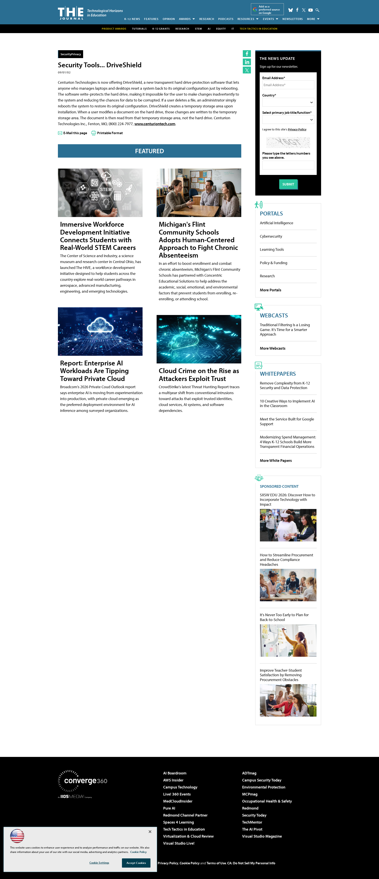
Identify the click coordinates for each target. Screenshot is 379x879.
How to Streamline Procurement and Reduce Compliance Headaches (286, 560)
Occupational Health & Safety (267, 801)
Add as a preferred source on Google (269, 9)
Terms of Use (216, 863)
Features (151, 19)
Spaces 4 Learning (178, 822)
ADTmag (249, 773)
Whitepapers (278, 373)
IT (233, 28)
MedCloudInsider (177, 801)
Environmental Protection (263, 787)
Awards (185, 19)
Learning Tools (272, 249)
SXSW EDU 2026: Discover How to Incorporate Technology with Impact (287, 500)
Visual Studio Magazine (262, 836)
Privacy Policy (297, 129)
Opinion (169, 19)
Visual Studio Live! (179, 843)
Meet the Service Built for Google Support (287, 421)
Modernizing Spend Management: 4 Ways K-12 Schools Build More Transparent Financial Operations (288, 441)
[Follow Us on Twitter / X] (304, 10)
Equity (221, 28)
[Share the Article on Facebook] (247, 53)
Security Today (254, 815)
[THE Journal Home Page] (90, 12)
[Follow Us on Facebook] (297, 10)
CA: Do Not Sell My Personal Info (251, 863)
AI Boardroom (174, 773)
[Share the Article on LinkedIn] (247, 62)
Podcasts (226, 19)
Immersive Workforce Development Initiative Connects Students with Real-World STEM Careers (98, 236)
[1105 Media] (84, 820)
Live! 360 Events (177, 794)
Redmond (250, 808)
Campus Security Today (261, 780)
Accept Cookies (136, 863)
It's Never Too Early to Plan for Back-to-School (284, 617)
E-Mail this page (75, 133)
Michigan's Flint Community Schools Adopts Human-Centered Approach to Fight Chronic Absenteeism (198, 239)
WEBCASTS (274, 315)
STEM (198, 28)
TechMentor (252, 822)
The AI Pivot (252, 829)
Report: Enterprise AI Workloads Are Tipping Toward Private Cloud (94, 370)
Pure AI (169, 808)
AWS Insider (173, 780)
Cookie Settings (99, 862)
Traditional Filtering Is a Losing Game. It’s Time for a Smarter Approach (285, 329)
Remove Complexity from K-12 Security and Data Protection (285, 385)
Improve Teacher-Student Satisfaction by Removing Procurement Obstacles (281, 675)
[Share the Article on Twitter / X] (247, 70)
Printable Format (110, 133)
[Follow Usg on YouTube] (310, 10)
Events (268, 19)
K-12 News (132, 19)
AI (209, 28)
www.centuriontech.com (154, 123)
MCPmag (249, 794)
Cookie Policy (190, 863)
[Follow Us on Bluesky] (290, 10)
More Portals (270, 289)
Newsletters (292, 19)
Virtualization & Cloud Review (188, 836)
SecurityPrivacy (71, 54)
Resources (246, 19)
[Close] (150, 831)
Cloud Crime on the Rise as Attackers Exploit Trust (199, 374)
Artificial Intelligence (276, 222)
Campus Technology (180, 787)
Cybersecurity (271, 236)
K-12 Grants (161, 28)
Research (206, 19)
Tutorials (139, 28)
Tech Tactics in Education (184, 829)
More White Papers (276, 460)
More (311, 19)
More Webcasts (273, 348)
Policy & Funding (273, 262)
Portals (271, 213)
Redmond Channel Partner (185, 815)
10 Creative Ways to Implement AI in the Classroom (287, 403)
